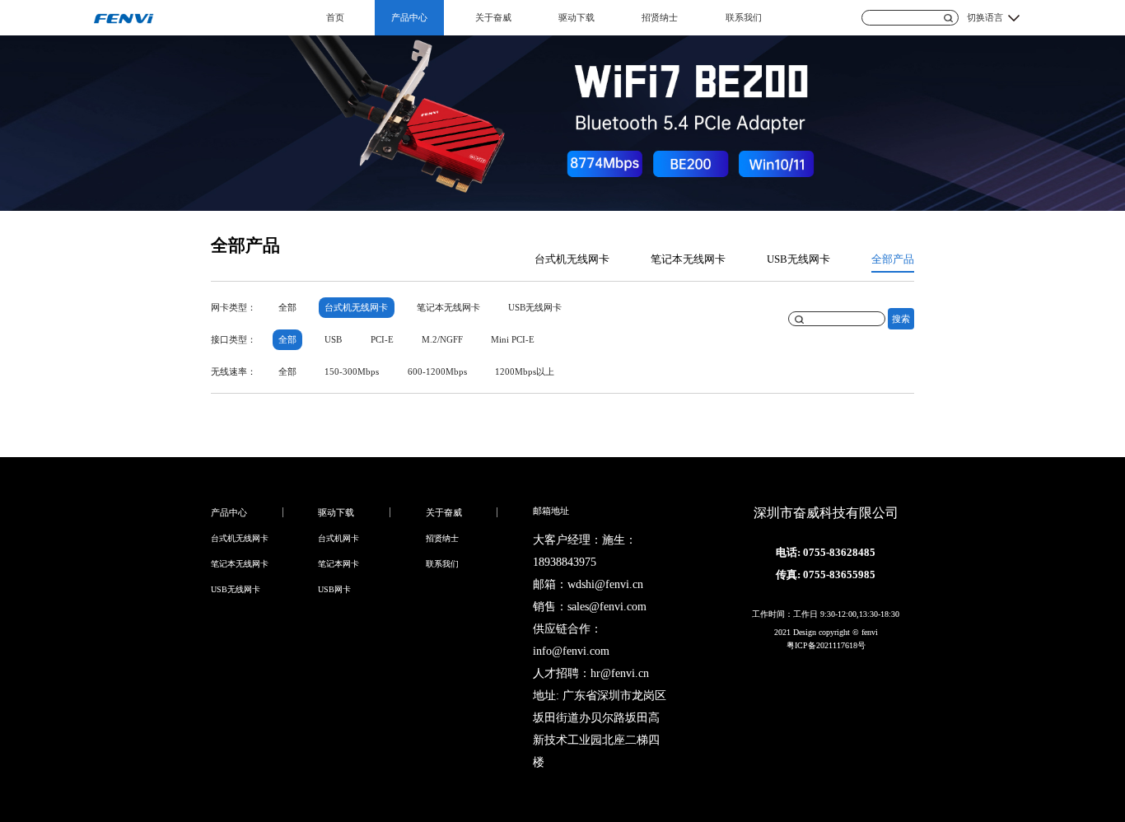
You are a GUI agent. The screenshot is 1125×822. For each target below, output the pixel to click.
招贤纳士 (660, 17)
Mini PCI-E (512, 339)
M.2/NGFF (442, 339)
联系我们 (744, 17)
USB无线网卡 (798, 259)
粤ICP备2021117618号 (826, 645)
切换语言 (985, 17)
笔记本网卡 (338, 563)
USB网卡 (334, 589)
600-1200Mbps (437, 371)
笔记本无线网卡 (688, 259)
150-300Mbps (351, 371)
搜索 (901, 318)
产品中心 (409, 17)
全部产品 (892, 259)
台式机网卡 (338, 538)
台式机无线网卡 (571, 259)
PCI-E (382, 339)
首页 (335, 17)
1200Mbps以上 (524, 371)
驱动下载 (576, 17)
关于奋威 (493, 17)
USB (333, 339)
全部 (287, 307)
